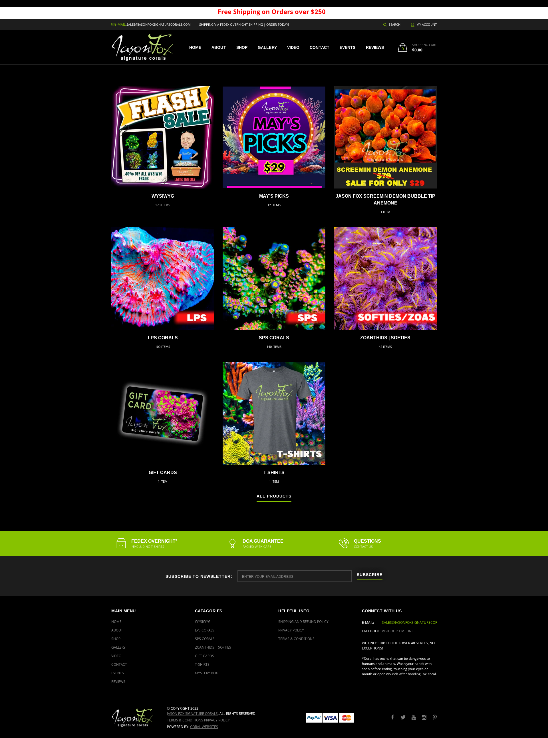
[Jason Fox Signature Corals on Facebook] (392, 718)
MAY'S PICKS (274, 196)
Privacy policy (217, 720)
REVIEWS (375, 47)
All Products (274, 496)
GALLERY (267, 47)
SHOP (241, 47)
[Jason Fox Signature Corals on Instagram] (424, 718)
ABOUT (218, 47)
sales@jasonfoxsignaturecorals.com (158, 24)
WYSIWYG (163, 196)
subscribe (369, 575)
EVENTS (348, 47)
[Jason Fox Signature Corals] (134, 717)
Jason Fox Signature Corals (192, 713)
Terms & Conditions (296, 638)
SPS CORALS (274, 337)
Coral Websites (204, 726)
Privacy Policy (291, 630)
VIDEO (293, 47)
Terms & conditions (185, 720)
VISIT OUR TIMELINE (398, 631)
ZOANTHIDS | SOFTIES (385, 337)
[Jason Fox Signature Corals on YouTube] (413, 718)
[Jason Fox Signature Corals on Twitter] (403, 718)
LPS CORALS (163, 337)
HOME (195, 47)
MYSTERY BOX (206, 673)
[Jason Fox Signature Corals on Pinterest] (434, 718)
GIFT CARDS (163, 472)
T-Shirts (274, 472)
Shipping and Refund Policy (303, 621)
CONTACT (319, 47)
